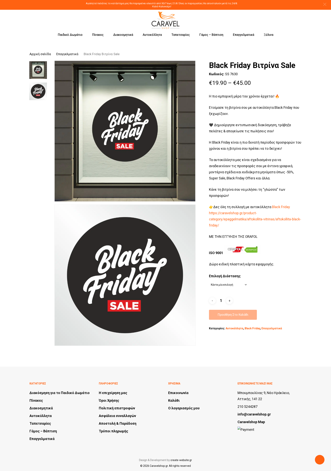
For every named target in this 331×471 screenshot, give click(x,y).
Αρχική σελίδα (40, 54)
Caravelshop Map (251, 422)
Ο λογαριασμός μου (184, 408)
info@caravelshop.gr (254, 414)
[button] (324, 4)
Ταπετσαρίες (40, 423)
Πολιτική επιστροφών (117, 408)
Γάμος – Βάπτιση (43, 431)
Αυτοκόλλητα (234, 328)
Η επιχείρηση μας (113, 393)
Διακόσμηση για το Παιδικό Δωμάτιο (59, 393)
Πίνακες (36, 400)
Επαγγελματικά (67, 54)
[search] (279, 17)
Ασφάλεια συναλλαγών (117, 416)
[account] (289, 17)
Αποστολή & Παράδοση (117, 423)
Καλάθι (174, 400)
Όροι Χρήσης (109, 400)
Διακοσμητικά (41, 408)
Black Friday (252, 328)
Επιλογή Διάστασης (225, 276)
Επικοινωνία (178, 393)
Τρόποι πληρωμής (113, 431)
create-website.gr (181, 460)
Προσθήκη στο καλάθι (233, 314)
